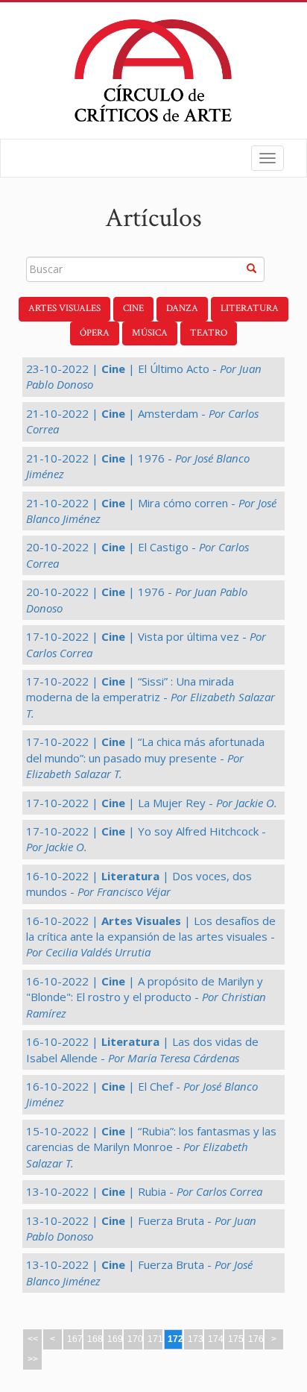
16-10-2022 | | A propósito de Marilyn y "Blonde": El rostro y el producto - (146, 997)
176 (256, 1339)
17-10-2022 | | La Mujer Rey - (151, 802)
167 (75, 1339)
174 (216, 1339)
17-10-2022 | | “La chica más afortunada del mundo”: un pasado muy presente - (145, 757)
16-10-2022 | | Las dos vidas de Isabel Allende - (142, 1049)
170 (135, 1339)
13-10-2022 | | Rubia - (144, 1191)
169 (115, 1339)
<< (33, 1339)
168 (95, 1339)
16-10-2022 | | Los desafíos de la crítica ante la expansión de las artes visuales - (151, 936)
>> (33, 1359)
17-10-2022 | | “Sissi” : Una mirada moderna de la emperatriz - (150, 697)
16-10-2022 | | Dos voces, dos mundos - (139, 883)
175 (236, 1339)
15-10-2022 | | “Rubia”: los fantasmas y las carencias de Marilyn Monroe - (151, 1146)
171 (155, 1339)
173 (195, 1339)
